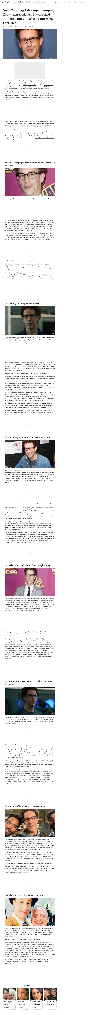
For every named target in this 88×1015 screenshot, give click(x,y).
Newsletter (82, 2)
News (14, 2)
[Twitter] (59, 2)
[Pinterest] (65, 2)
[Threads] (69, 2)
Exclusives (21, 2)
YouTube (52, 333)
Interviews (5, 7)
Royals (28, 2)
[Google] (72, 2)
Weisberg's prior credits (29, 85)
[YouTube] (55, 2)
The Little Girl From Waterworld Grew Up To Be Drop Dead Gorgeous (22, 1004)
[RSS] (75, 2)
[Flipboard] (62, 2)
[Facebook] (52, 2)
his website (9, 94)
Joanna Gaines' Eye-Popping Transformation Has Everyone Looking (36, 1004)
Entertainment (42, 2)
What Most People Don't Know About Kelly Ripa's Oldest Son (50, 1004)
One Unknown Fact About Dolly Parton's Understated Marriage (9, 1004)
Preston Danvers (8, 26)
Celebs (34, 2)
